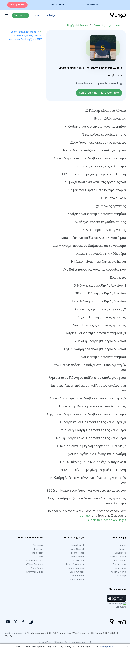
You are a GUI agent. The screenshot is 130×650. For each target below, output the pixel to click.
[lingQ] (118, 15)
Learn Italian (78, 560)
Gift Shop (121, 575)
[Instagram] (31, 622)
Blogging (38, 548)
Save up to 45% (17, 4)
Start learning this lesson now (99, 93)
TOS (90, 641)
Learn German (77, 556)
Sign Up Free (20, 15)
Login (36, 15)
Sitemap (58, 641)
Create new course (75, 641)
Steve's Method (118, 556)
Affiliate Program (34, 564)
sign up (84, 515)
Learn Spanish (77, 548)
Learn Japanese (76, 568)
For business (119, 564)
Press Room (37, 568)
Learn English (77, 545)
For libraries (120, 568)
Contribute (120, 552)
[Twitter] (15, 622)
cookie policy (106, 646)
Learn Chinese (77, 571)
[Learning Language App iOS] (116, 598)
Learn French (77, 552)
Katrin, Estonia (118, 571)
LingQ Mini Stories (77, 25)
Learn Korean (77, 575)
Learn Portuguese (75, 564)
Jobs (40, 556)
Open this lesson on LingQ (107, 520)
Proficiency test (34, 560)
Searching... (99, 25)
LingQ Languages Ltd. (15, 633)
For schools (120, 560)
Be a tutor (37, 552)
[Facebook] (23, 622)
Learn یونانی (114, 25)
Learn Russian (77, 579)
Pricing (122, 548)
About (122, 545)
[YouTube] (8, 622)
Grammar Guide (34, 571)
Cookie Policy (45, 641)
